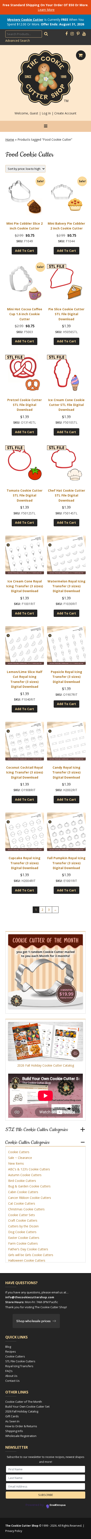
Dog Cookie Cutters (22, 1232)
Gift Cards (12, 1416)
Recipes (10, 1351)
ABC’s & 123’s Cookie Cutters (29, 1169)
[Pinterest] (78, 34)
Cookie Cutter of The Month (23, 1402)
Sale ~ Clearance (20, 1158)
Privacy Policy (13, 1531)
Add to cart (24, 250)
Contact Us (12, 1381)
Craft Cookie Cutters (22, 1220)
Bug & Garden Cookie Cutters (29, 1186)
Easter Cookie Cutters (23, 1238)
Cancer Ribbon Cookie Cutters (29, 1198)
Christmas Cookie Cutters (26, 1209)
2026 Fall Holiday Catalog (21, 1411)
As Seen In (12, 1421)
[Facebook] (66, 34)
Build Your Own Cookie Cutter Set (27, 1406)
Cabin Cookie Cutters (23, 1192)
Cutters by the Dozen (23, 1226)
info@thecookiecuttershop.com (29, 1297)
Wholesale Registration (20, 1436)
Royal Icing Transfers (19, 1366)
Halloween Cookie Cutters (26, 1260)
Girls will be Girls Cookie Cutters (30, 1255)
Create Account (65, 113)
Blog (8, 1347)
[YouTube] (84, 34)
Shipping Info (14, 1431)
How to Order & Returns (21, 1426)
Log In (46, 113)
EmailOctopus (58, 1505)
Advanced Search (17, 40)
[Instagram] (72, 34)
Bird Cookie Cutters (22, 1181)
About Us (11, 1376)
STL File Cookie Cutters (20, 1361)
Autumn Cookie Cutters (25, 1175)
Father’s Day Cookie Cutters (28, 1249)
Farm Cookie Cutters (23, 1243)
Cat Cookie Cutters (21, 1203)
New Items (16, 1163)
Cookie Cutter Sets (21, 1215)
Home (9, 139)
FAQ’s (9, 1371)
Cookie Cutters (18, 1152)
